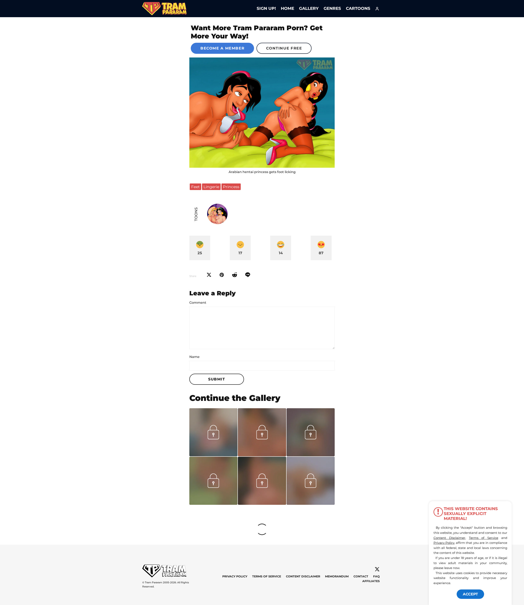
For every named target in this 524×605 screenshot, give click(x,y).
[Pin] (222, 274)
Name (194, 357)
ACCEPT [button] (470, 594)
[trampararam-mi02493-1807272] (311, 454)
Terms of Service (266, 576)
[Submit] (234, 274)
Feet (195, 186)
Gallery (309, 8)
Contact (360, 576)
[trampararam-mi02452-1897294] (213, 503)
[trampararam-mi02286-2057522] (262, 503)
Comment (197, 303)
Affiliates (371, 581)
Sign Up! (266, 8)
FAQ (376, 576)
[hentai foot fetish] (262, 112)
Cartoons (358, 8)
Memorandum (337, 576)
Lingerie (211, 186)
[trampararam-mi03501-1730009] (213, 454)
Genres (332, 8)
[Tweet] (209, 274)
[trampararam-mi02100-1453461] (311, 503)
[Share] (247, 274)
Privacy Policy (234, 576)
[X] (377, 569)
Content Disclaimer (303, 576)
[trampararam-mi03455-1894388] (262, 454)
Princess (231, 186)
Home (287, 8)
